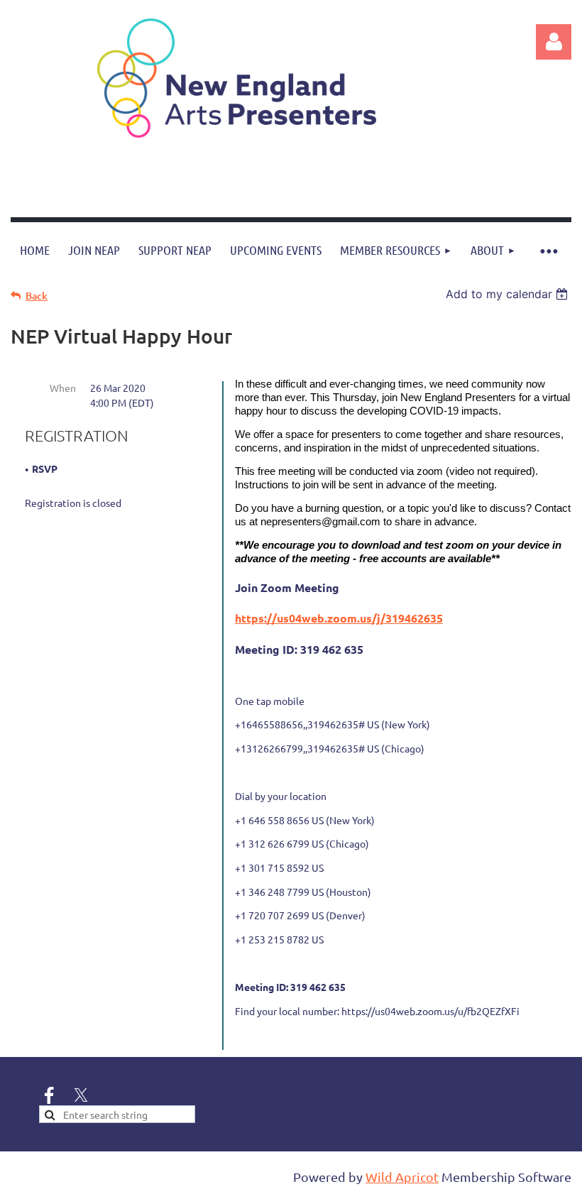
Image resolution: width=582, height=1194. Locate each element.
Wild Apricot (402, 1176)
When (63, 387)
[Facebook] (49, 1095)
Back (37, 295)
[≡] (548, 250)
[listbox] (508, 293)
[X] (81, 1095)
